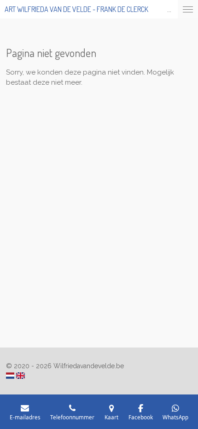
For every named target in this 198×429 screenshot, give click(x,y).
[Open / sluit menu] (188, 9)
